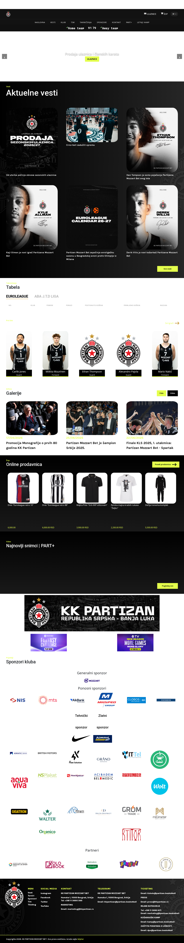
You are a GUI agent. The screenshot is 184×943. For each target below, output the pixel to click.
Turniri (31, 895)
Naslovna (40, 22)
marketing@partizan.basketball (163, 913)
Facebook (45, 897)
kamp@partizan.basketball (161, 922)
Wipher (80, 939)
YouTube (45, 906)
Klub (63, 22)
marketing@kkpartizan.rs (81, 909)
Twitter (44, 902)
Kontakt (116, 22)
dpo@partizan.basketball (160, 930)
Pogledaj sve (167, 586)
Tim (73, 22)
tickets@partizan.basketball (161, 893)
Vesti (53, 22)
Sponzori (102, 22)
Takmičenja (86, 22)
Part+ (129, 22)
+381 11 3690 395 (73, 900)
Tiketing (32, 904)
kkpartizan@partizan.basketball (120, 902)
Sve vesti (167, 269)
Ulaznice (92, 59)
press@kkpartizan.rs (157, 902)
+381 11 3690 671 (153, 910)
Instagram (46, 893)
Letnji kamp (143, 22)
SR (174, 14)
